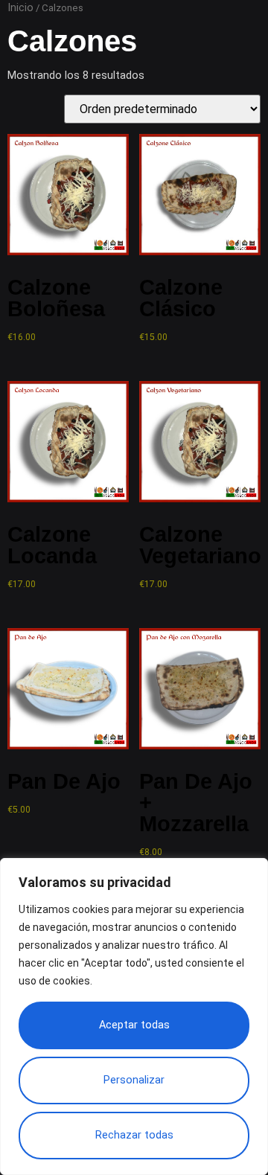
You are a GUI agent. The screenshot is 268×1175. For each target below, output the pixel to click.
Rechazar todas (134, 1135)
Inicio (20, 7)
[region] (134, 1016)
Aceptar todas (134, 1025)
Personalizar (134, 1080)
